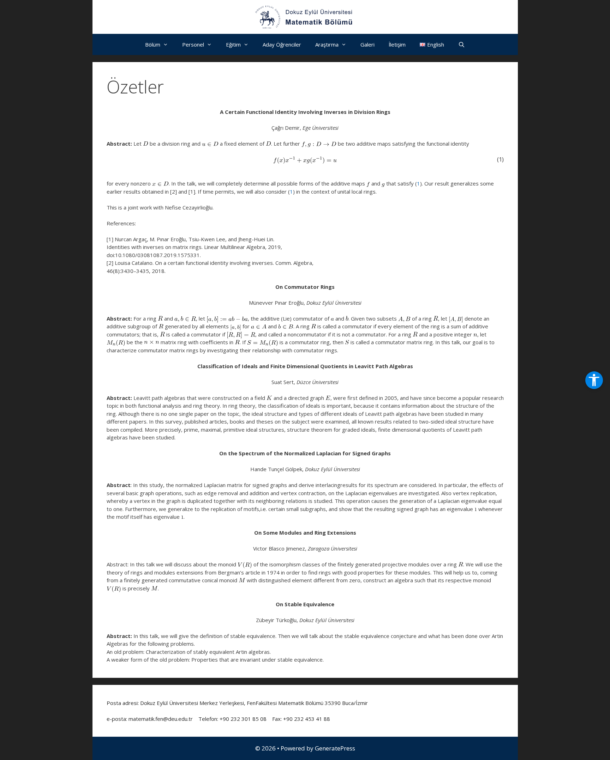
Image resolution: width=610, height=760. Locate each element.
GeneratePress (335, 748)
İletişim (397, 44)
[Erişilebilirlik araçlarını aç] (594, 380)
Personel (193, 44)
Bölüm (152, 44)
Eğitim (233, 44)
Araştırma (327, 44)
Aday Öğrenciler (282, 44)
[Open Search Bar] (461, 44)
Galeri (367, 44)
